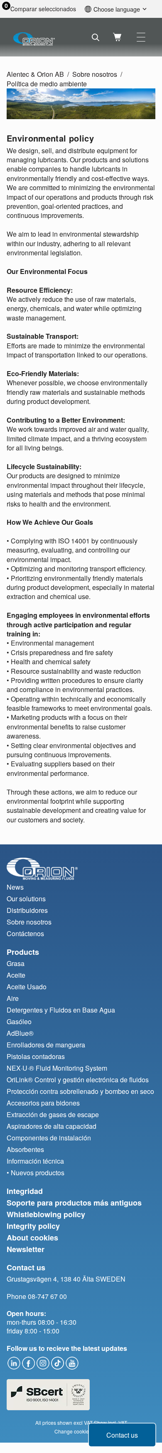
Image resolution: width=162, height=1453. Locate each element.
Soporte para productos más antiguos (74, 1202)
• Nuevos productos (35, 1172)
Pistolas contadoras (36, 1056)
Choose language (116, 9)
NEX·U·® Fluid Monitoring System (57, 1068)
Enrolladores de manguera (46, 1044)
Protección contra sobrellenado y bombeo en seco (80, 1091)
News (15, 887)
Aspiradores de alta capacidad (51, 1126)
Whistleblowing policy (46, 1214)
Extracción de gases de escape (53, 1114)
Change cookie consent (81, 1431)
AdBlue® (20, 1033)
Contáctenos (25, 933)
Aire (13, 998)
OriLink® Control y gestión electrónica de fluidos (78, 1079)
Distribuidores (27, 910)
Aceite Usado (27, 986)
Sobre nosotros (94, 74)
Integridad (25, 1191)
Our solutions (26, 898)
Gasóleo (19, 1021)
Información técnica (35, 1161)
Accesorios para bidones (43, 1103)
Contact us (122, 1435)
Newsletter (25, 1249)
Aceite (16, 975)
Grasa (16, 963)
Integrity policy (33, 1226)
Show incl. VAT (110, 1422)
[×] (141, 37)
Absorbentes (25, 1149)
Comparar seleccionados (43, 9)
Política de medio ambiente (47, 83)
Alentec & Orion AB (35, 74)
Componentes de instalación (49, 1137)
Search (95, 37)
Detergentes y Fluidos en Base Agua (61, 1010)
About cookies (32, 1237)
